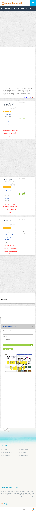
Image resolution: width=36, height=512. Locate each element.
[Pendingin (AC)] (14, 109)
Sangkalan (23, 452)
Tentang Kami (24, 455)
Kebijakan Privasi (25, 449)
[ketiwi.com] (18, 363)
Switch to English (28, 97)
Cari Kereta (16, 345)
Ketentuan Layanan (7, 452)
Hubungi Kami (6, 455)
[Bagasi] (12, 109)
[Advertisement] (18, 28)
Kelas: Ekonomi (6, 111)
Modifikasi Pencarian (9, 326)
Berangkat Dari (7, 330)
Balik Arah (8, 349)
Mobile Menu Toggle (33, 3)
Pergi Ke (5, 336)
